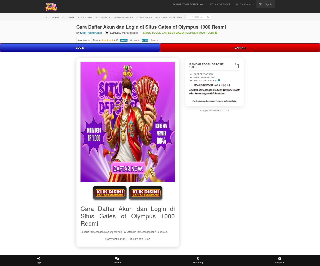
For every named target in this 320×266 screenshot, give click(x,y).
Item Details (84, 40)
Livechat (117, 262)
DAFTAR (240, 48)
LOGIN (80, 48)
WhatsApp (198, 262)
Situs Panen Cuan (91, 33)
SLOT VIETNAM (85, 17)
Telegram (279, 262)
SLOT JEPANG (52, 17)
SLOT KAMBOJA (102, 17)
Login (39, 262)
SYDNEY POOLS (144, 17)
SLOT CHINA (68, 17)
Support (154, 40)
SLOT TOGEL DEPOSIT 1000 (168, 17)
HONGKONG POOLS (123, 17)
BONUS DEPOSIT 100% (212, 85)
